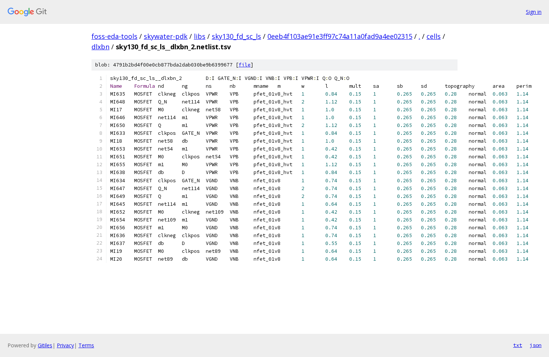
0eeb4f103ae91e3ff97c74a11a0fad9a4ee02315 (339, 36)
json (536, 345)
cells (434, 36)
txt (517, 345)
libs (199, 36)
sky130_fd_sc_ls (236, 36)
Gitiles (45, 345)
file (245, 65)
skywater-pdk (165, 36)
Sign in (534, 11)
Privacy (65, 345)
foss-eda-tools (114, 36)
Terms (86, 345)
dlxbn (100, 46)
